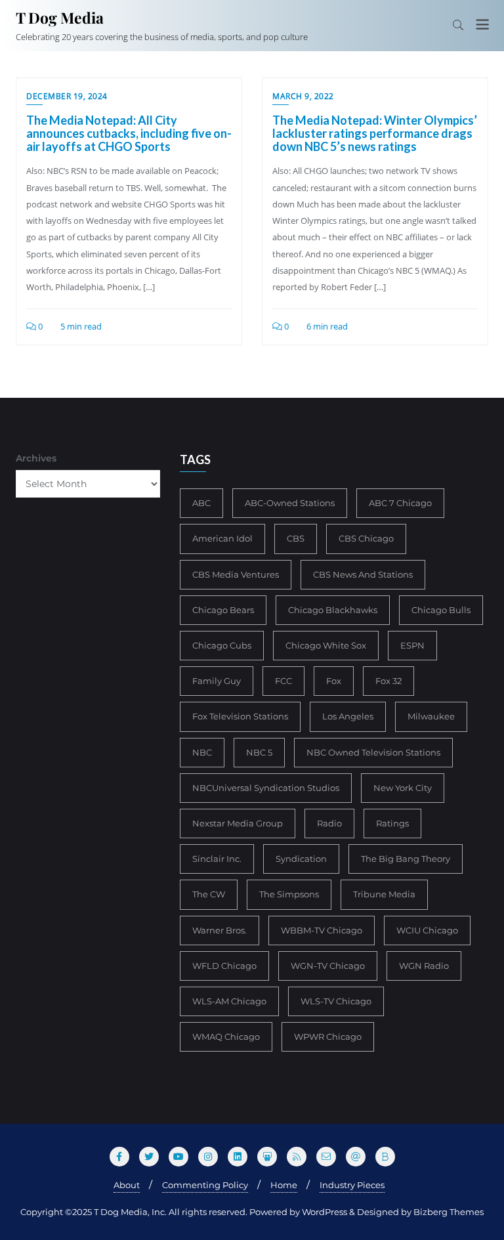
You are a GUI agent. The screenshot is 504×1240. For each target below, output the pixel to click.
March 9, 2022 (303, 96)
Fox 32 (388, 680)
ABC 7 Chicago (400, 503)
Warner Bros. (219, 930)
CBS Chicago (366, 538)
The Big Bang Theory (405, 858)
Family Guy (216, 680)
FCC (283, 680)
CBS (295, 538)
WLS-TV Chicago (336, 1001)
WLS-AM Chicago (229, 1001)
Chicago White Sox (325, 645)
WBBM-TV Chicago (321, 930)
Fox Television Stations (240, 716)
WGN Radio (424, 965)
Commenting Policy (205, 1185)
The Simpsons (289, 894)
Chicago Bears (223, 610)
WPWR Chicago (328, 1036)
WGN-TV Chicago (328, 965)
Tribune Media (384, 894)
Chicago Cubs (221, 645)
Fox (333, 680)
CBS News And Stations (363, 574)
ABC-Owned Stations (290, 503)
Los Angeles (347, 716)
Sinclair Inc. (217, 858)
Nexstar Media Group (237, 823)
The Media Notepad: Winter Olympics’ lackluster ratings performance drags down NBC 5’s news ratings (374, 133)
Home (283, 1185)
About (127, 1185)
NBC (202, 752)
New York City (402, 787)
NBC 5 (259, 752)
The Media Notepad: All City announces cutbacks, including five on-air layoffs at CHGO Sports (129, 133)
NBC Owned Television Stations (373, 752)
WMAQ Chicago (226, 1036)
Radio (329, 823)
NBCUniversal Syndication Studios (265, 787)
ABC (201, 503)
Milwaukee (431, 716)
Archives (36, 458)
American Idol (222, 538)
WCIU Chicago (427, 930)
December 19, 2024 (67, 96)
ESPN (412, 645)
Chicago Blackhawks (332, 610)
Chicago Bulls (441, 610)
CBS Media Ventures (235, 574)
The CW (208, 894)
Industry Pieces (352, 1185)
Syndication (301, 858)
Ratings (392, 823)
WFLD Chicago (224, 965)
